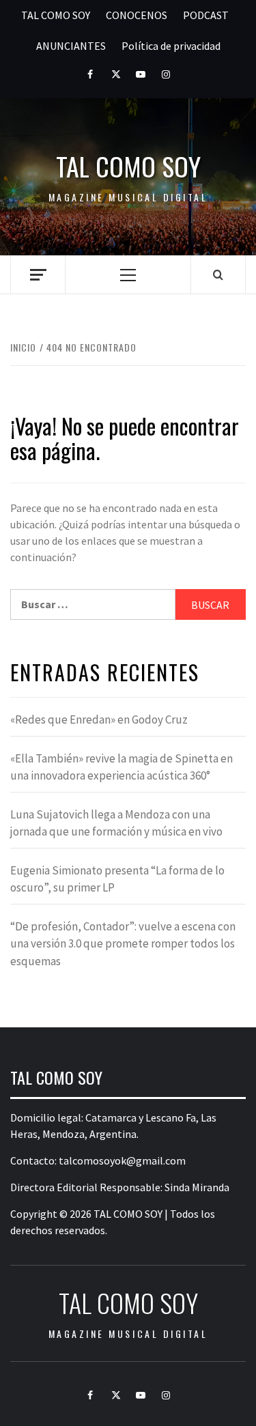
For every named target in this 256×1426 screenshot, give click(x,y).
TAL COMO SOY (55, 15)
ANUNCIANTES (71, 46)
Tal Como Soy (128, 166)
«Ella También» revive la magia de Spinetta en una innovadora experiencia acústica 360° (121, 767)
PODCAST (206, 15)
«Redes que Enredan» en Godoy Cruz (99, 719)
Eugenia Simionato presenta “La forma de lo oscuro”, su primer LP (117, 879)
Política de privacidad (171, 46)
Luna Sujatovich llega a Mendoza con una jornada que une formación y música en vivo (116, 823)
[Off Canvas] (38, 275)
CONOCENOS (136, 15)
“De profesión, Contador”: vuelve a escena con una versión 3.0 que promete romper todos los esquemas (123, 944)
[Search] (218, 274)
